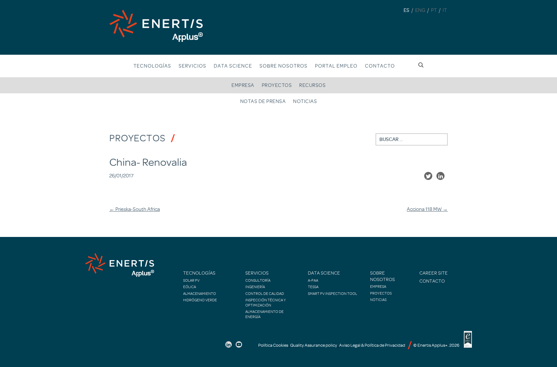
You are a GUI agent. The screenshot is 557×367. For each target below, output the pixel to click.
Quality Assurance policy (313, 345)
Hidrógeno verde (200, 300)
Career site (433, 273)
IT (445, 10)
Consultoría (257, 280)
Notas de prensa (263, 101)
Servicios (192, 66)
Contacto (380, 66)
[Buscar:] (412, 139)
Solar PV (191, 280)
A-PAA (313, 280)
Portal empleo (336, 66)
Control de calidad (264, 293)
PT (434, 10)
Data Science (233, 66)
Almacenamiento (199, 293)
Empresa (242, 85)
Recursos (312, 85)
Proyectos (277, 85)
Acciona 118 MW (427, 209)
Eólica (189, 287)
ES (406, 10)
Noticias (305, 101)
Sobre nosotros (382, 276)
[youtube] (239, 344)
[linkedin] (228, 344)
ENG (420, 10)
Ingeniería (255, 287)
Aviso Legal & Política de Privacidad (372, 345)
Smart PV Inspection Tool (332, 293)
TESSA (313, 287)
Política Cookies (273, 345)
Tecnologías (152, 66)
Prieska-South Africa (134, 209)
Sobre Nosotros (283, 66)
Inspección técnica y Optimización (265, 302)
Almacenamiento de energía (264, 314)
